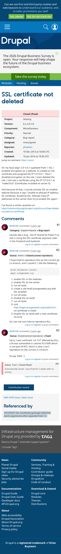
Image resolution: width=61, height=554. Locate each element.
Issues (34, 83)
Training (47, 464)
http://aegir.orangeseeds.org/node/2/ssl (35, 307)
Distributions (39, 504)
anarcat (13, 225)
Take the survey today (30, 76)
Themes (36, 500)
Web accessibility (12, 515)
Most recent (27, 160)
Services (36, 464)
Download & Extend (43, 488)
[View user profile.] (5, 227)
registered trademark (32, 543)
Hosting (21, 83)
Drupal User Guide (13, 497)
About (5, 510)
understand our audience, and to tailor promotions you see (35, 9)
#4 (57, 363)
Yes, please (16, 16)
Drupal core (38, 493)
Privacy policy (10, 529)
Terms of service (11, 525)
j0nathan (28, 147)
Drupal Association (13, 518)
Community (38, 460)
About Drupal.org (12, 522)
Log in (28, 244)
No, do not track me (39, 16)
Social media (9, 468)
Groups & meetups (42, 475)
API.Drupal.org (10, 504)
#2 (57, 250)
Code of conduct (41, 482)
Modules (7, 83)
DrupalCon (37, 478)
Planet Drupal (10, 464)
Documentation (11, 488)
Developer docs (11, 500)
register (37, 244)
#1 (58, 225)
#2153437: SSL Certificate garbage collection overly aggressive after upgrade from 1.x (27, 414)
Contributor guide (42, 471)
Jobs (4, 482)
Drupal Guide (9, 493)
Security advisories (13, 478)
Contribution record (18, 387)
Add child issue (12, 397)
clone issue (27, 397)
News (5, 460)
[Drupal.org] (30, 41)
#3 (57, 330)
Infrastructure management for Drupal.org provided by (28, 434)
